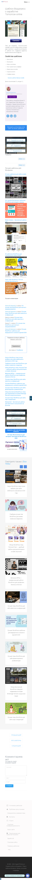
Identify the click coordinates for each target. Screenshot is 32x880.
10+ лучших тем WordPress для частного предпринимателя (15, 307)
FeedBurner (20, 350)
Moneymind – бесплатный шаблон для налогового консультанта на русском (15, 403)
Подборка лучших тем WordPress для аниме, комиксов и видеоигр (16, 516)
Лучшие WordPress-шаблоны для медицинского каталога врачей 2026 (16, 330)
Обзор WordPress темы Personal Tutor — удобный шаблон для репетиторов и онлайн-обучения (16, 369)
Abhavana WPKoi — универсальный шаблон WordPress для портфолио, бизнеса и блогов (15, 375)
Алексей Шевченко (11, 92)
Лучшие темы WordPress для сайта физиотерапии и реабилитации (16, 658)
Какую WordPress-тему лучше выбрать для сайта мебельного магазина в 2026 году (14, 359)
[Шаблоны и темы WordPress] (5, 1)
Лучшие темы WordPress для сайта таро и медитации (16, 718)
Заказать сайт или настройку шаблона (16, 430)
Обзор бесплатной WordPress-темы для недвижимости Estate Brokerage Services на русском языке (15, 393)
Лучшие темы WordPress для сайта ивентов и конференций (16, 313)
